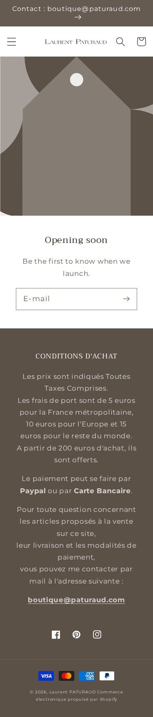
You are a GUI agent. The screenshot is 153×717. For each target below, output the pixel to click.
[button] (11, 41)
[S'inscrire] (126, 299)
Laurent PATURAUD (72, 692)
